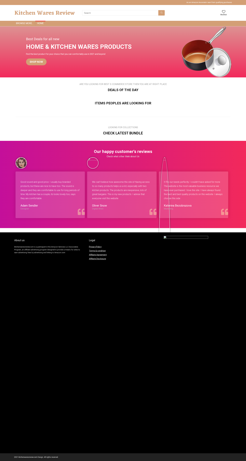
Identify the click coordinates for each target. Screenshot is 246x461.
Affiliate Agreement (98, 255)
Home (40, 23)
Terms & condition (97, 251)
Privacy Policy (95, 247)
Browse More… (24, 23)
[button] (36, 61)
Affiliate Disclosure (97, 259)
